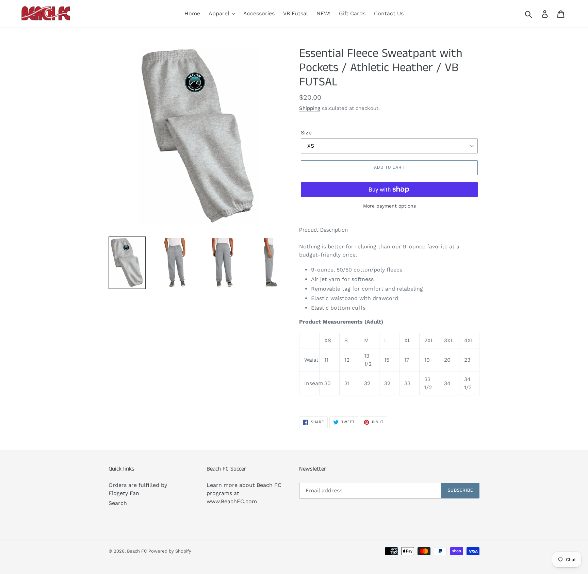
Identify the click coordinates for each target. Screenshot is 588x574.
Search (118, 503)
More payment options (389, 206)
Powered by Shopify (169, 551)
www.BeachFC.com (232, 501)
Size (306, 132)
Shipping (309, 108)
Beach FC (137, 551)
